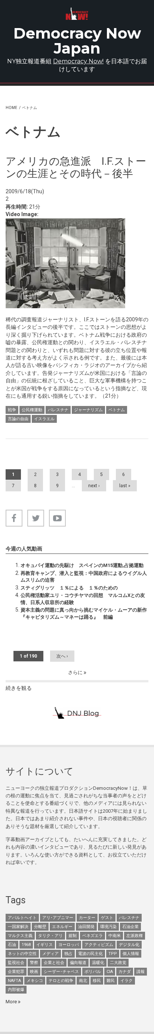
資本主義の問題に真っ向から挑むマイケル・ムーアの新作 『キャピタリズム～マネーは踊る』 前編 (84, 613)
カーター (87, 917)
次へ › (62, 656)
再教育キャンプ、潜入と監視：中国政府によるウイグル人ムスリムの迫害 (84, 576)
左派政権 (134, 935)
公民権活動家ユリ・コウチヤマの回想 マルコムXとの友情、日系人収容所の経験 (83, 598)
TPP (112, 953)
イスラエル (44, 418)
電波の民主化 (90, 953)
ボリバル (92, 971)
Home (11, 108)
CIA (110, 971)
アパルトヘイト (22, 917)
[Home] (77, 13)
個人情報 (131, 953)
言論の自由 (18, 418)
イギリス (44, 944)
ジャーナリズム (88, 409)
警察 (34, 962)
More (12, 1001)
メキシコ (35, 980)
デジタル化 (129, 944)
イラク (126, 980)
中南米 (114, 935)
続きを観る (19, 688)
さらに (76, 672)
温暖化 (98, 962)
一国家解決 (18, 926)
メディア (50, 953)
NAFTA (14, 980)
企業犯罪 (16, 971)
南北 (83, 980)
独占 (68, 953)
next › (94, 485)
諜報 (140, 971)
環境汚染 (108, 926)
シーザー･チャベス (61, 971)
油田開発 (86, 926)
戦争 (12, 409)
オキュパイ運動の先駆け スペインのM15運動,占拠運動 (82, 565)
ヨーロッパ (68, 944)
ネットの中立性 (22, 953)
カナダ (124, 971)
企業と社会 (54, 962)
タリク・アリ (50, 935)
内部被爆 (16, 989)
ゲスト (107, 917)
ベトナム (116, 409)
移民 (97, 980)
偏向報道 (78, 962)
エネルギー (62, 926)
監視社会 (16, 962)
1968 (26, 944)
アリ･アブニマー (57, 917)
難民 (111, 980)
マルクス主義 (20, 935)
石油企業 (130, 926)
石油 (12, 944)
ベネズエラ (92, 935)
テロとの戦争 (61, 980)
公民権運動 (32, 409)
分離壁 (40, 926)
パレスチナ (58, 409)
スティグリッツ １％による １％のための (69, 588)
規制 (72, 935)
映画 (34, 971)
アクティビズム (98, 944)
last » (124, 485)
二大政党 (118, 962)
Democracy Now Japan (77, 40)
